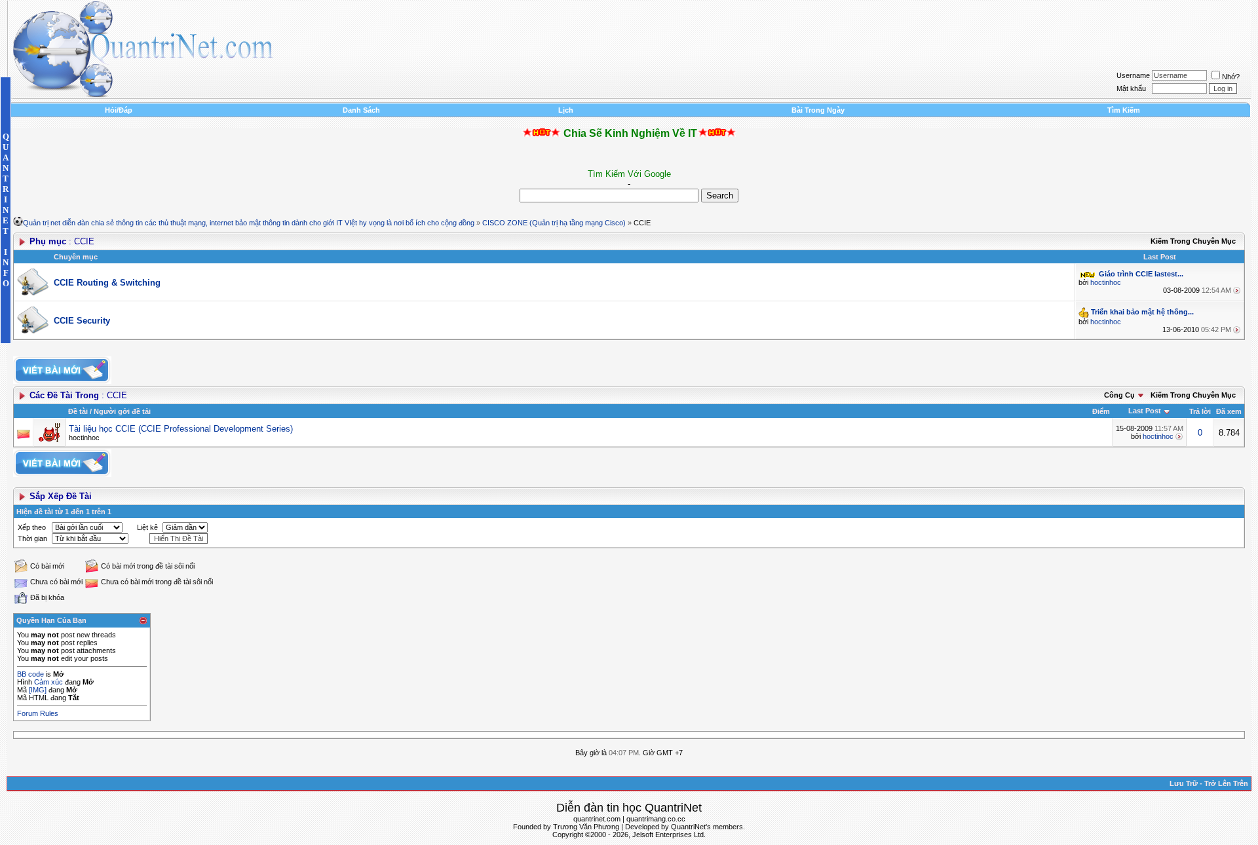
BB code (30, 674)
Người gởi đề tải (122, 411)
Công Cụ (1119, 395)
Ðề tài (78, 411)
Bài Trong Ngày (818, 110)
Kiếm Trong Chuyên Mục (1193, 241)
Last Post (1144, 411)
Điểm (1101, 411)
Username (1133, 75)
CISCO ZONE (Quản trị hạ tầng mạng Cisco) (554, 223)
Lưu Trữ (1184, 783)
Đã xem (1229, 411)
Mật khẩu (1131, 88)
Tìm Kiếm (1123, 110)
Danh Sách (361, 110)
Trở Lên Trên (1226, 783)
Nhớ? (1231, 77)
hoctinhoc (1105, 282)
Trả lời (1200, 411)
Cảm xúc (48, 682)
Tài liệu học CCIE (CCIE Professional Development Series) (181, 429)
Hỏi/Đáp (118, 110)
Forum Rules (37, 713)
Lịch (565, 110)
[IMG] (38, 690)
